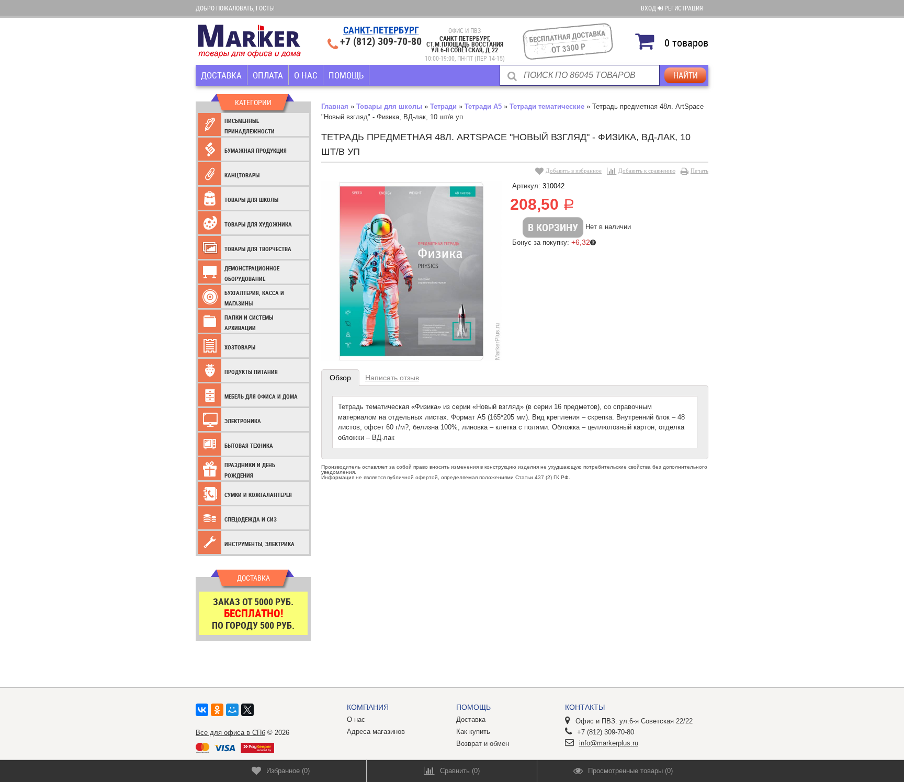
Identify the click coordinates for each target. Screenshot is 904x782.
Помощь (346, 75)
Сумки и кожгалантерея (258, 494)
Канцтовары (241, 175)
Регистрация (683, 8)
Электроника (242, 421)
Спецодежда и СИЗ (250, 519)
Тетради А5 (483, 106)
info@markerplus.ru (608, 743)
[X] (247, 710)
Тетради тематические (547, 106)
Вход (649, 8)
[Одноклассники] (217, 710)
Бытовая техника (248, 445)
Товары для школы (251, 199)
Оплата (268, 75)
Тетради (443, 106)
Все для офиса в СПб (230, 732)
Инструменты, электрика (259, 544)
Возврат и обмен (482, 743)
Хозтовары (239, 347)
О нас (306, 75)
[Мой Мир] (232, 710)
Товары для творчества (257, 249)
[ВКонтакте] (202, 710)
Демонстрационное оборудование (251, 273)
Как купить (473, 731)
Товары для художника (258, 224)
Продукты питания (251, 372)
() (288, 771)
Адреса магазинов (376, 731)
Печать (699, 170)
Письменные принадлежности (249, 126)
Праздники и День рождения (249, 470)
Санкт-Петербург (381, 30)
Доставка (221, 75)
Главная (334, 106)
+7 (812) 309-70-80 (381, 41)
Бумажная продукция (255, 150)
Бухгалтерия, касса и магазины (254, 298)
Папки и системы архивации (248, 322)
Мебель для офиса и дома (261, 396)
